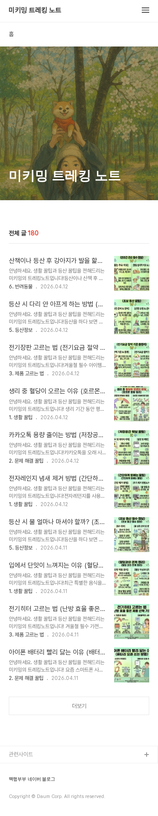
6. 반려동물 (20, 287)
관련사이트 (21, 754)
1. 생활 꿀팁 (20, 417)
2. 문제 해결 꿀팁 (26, 461)
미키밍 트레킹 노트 (35, 10)
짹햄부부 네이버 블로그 (32, 779)
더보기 (79, 706)
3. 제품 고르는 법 (26, 373)
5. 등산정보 (20, 330)
